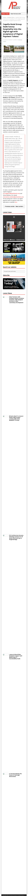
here (16, 202)
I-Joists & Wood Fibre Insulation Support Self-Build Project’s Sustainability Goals (15, 656)
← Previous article (9, 206)
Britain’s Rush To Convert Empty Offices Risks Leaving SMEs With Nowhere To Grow (16, 418)
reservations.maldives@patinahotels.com (13, 197)
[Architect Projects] (14, 9)
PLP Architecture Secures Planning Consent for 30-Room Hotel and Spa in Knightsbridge (16, 537)
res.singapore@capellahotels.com (11, 193)
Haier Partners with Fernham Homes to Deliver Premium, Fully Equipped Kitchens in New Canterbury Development (16, 299)
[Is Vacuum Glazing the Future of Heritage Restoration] (5, 889)
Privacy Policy (21, 895)
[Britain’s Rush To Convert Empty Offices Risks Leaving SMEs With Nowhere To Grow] (5, 531)
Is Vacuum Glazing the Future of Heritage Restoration (15, 775)
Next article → (20, 206)
